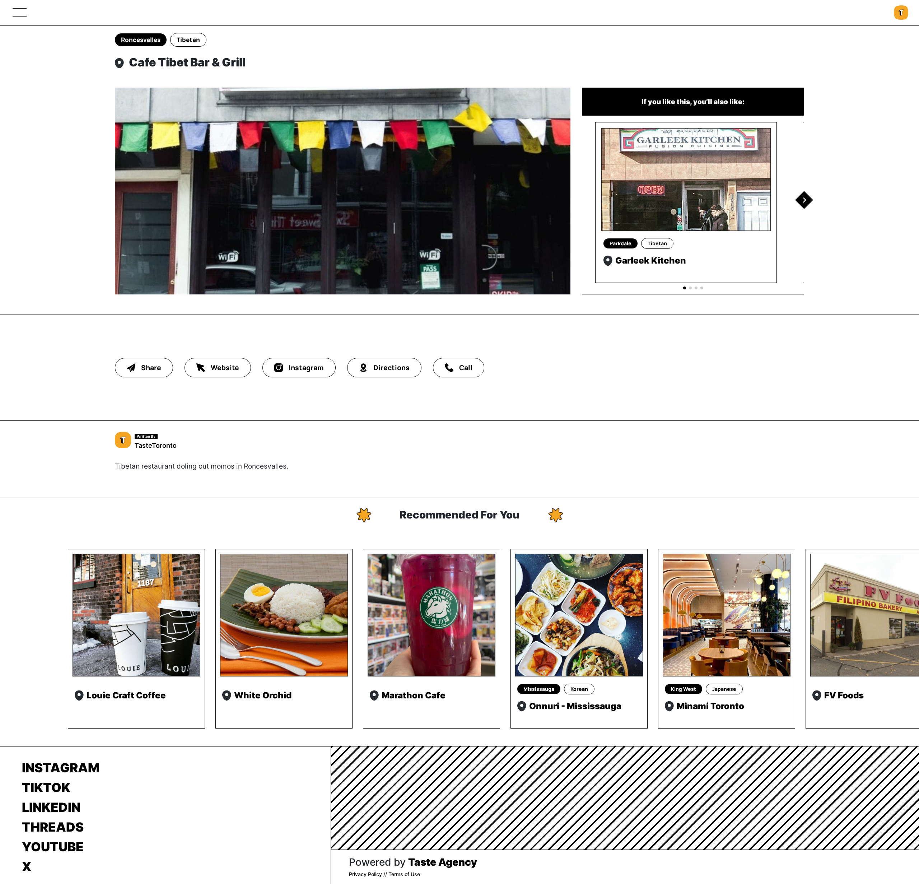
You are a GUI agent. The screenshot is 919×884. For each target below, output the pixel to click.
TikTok (46, 787)
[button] (804, 200)
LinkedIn (51, 807)
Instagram (61, 767)
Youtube (53, 846)
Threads (53, 827)
